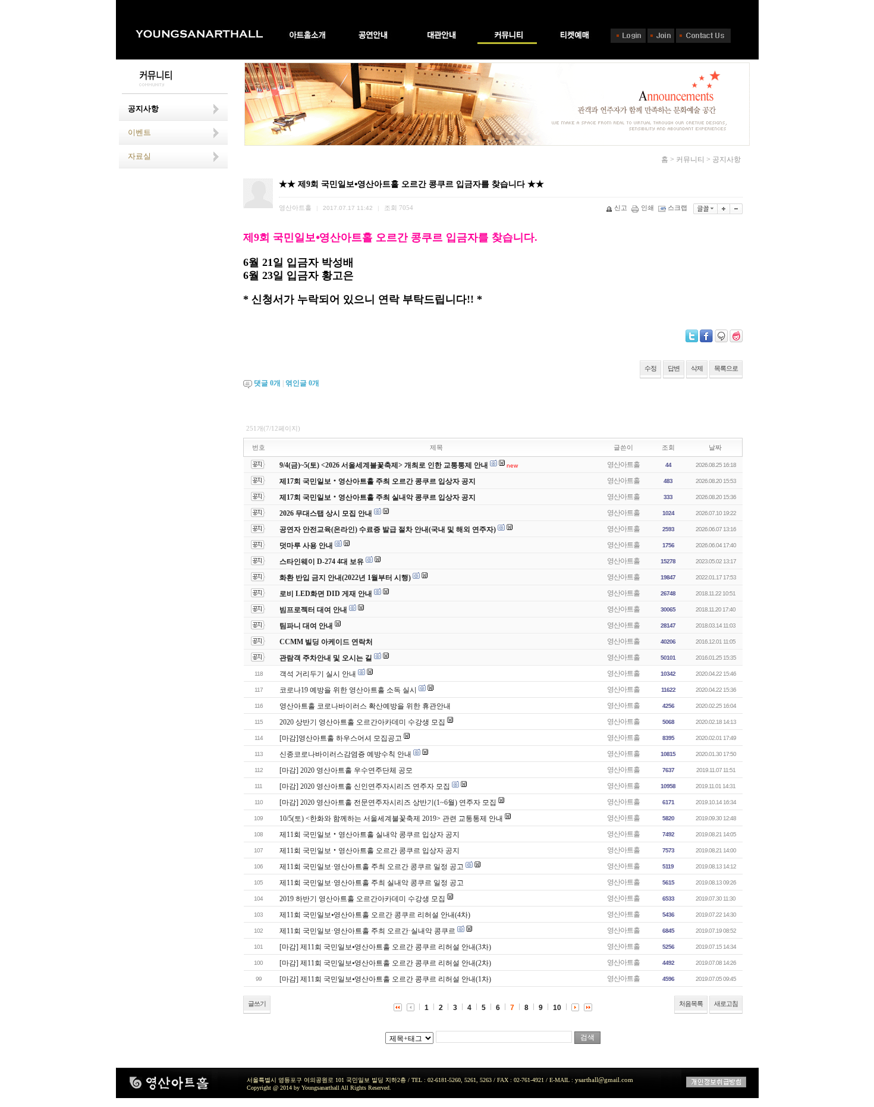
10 (557, 1007)
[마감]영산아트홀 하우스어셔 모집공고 (340, 738)
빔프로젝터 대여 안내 (313, 610)
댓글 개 (267, 383)
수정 (650, 368)
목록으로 (726, 368)
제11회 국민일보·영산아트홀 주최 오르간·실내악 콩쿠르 (367, 931)
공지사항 (143, 108)
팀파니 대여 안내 (306, 626)
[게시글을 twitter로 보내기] (692, 336)
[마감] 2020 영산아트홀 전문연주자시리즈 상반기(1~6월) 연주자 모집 (387, 802)
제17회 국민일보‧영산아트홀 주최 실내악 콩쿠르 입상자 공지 (377, 497)
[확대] (724, 208)
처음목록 (691, 1003)
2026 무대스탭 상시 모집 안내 (325, 513)
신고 (620, 207)
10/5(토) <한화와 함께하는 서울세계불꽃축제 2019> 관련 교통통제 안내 (391, 818)
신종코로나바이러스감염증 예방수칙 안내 (345, 754)
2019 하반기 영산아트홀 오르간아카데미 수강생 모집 (362, 899)
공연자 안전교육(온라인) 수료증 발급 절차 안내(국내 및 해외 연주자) (387, 529)
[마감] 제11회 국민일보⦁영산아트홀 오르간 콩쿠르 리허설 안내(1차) (385, 979)
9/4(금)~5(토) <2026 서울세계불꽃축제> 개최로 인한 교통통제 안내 (383, 465)
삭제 (697, 368)
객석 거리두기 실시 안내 (317, 674)
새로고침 (726, 1003)
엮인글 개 (302, 383)
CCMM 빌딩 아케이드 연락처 (326, 642)
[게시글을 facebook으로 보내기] (706, 336)
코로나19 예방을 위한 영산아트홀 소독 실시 (348, 690)
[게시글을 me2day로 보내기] (721, 336)
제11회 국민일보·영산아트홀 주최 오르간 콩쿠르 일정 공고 (371, 867)
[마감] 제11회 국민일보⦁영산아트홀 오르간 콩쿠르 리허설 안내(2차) (385, 963)
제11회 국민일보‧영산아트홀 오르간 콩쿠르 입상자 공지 (369, 850)
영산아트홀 (623, 464)
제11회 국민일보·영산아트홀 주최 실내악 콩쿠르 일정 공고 (371, 883)
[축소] (736, 208)
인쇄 (647, 207)
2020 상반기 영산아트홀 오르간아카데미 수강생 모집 (362, 722)
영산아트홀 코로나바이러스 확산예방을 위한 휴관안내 (365, 706)
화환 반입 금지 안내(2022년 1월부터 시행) (345, 577)
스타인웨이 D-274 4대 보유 (321, 561)
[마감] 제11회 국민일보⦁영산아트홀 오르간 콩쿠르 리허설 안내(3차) (385, 947)
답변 (674, 368)
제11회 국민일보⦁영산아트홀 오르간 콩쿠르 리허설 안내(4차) (374, 915)
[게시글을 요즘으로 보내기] (736, 336)
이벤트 (139, 132)
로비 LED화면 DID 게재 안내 (325, 593)
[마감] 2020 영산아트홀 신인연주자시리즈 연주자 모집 (364, 786)
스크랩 (677, 207)
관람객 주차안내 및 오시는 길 (325, 658)
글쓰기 (257, 1003)
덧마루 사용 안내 (306, 545)
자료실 (139, 156)
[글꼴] (705, 208)
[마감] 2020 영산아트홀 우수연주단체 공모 (346, 770)
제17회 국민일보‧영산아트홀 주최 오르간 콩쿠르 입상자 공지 (377, 481)
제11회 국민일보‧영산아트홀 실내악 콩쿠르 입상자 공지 (369, 834)
